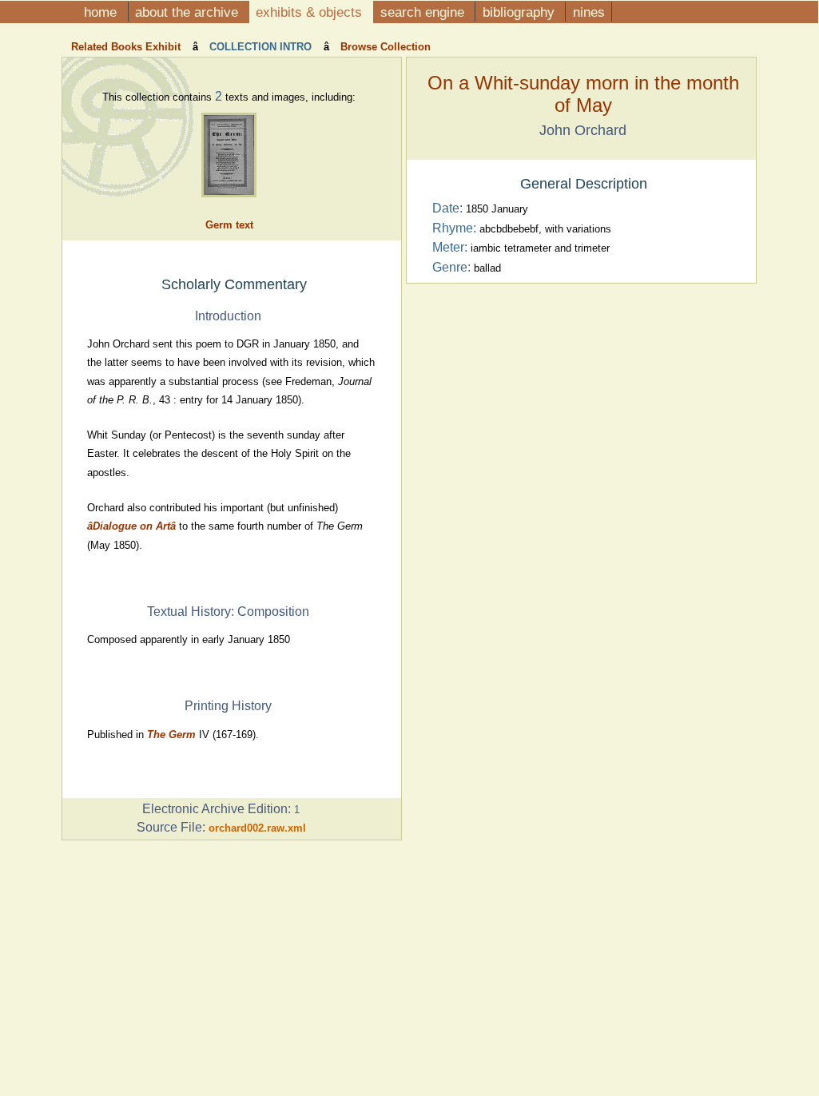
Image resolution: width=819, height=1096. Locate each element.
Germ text (229, 225)
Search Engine (424, 12)
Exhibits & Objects (311, 12)
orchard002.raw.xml (257, 828)
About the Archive (188, 12)
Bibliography (521, 12)
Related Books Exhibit (127, 47)
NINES (589, 12)
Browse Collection (384, 47)
